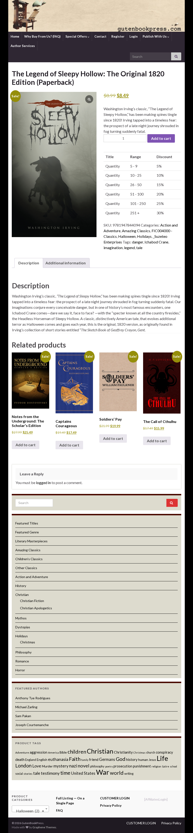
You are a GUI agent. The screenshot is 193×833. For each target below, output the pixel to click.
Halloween (127, 236)
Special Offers (76, 36)
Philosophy (23, 652)
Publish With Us (155, 36)
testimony (50, 773)
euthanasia (58, 759)
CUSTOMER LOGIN (115, 798)
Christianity (123, 752)
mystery (60, 765)
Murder (47, 766)
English (42, 760)
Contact (100, 36)
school (173, 766)
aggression (38, 752)
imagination (113, 247)
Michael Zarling (26, 707)
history (131, 759)
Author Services (23, 46)
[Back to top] (182, 822)
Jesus (152, 760)
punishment (142, 766)
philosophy (97, 766)
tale (139, 247)
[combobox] (30, 809)
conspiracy (164, 752)
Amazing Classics (136, 230)
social (19, 773)
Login (133, 36)
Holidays (144, 236)
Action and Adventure (31, 577)
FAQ (59, 810)
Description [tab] (28, 263)
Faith (74, 759)
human (143, 760)
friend (93, 759)
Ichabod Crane (156, 242)
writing (128, 773)
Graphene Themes (44, 827)
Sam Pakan (23, 716)
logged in (43, 482)
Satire (165, 766)
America (53, 752)
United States (83, 773)
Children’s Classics (29, 559)
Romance (22, 661)
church (150, 752)
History (20, 586)
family (84, 759)
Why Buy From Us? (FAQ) (42, 36)
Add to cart (161, 138)
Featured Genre (27, 532)
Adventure (22, 752)
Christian (22, 595)
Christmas (27, 642)
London (23, 765)
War (102, 772)
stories (28, 773)
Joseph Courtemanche (32, 725)
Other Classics (26, 568)
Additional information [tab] (65, 263)
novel (83, 765)
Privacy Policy (110, 805)
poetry (109, 766)
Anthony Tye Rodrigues (32, 698)
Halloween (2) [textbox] (29, 811)
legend (129, 247)
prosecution (122, 766)
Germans (107, 759)
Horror (20, 670)
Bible (63, 752)
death (19, 759)
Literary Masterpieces (31, 541)
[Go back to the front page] (96, 16)
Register (118, 36)
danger (137, 242)
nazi (73, 765)
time (65, 773)
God (120, 759)
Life (162, 758)
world (117, 773)
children (77, 752)
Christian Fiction (32, 601)
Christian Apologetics (36, 608)
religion (156, 766)
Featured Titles (26, 523)
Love (36, 765)
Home (15, 36)
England (30, 760)
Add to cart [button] (26, 444)
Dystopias (22, 627)
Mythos (21, 618)
